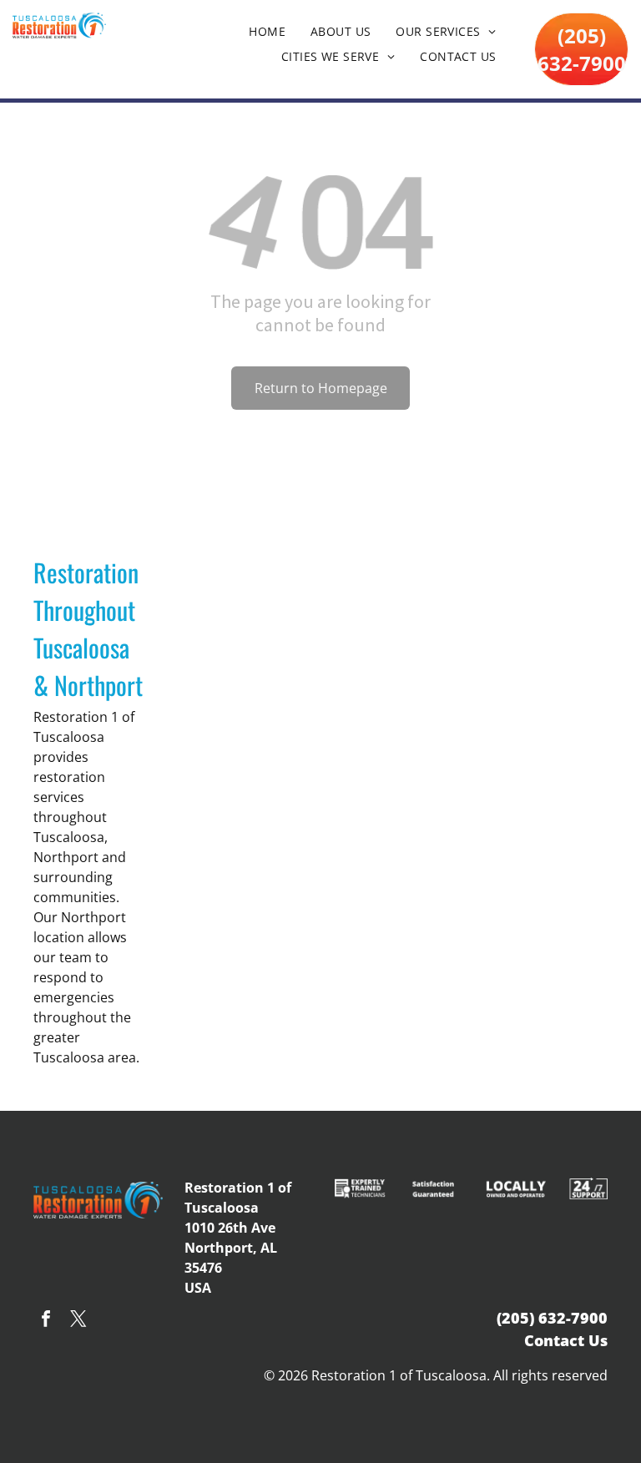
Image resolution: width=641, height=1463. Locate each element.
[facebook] (45, 1320)
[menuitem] (267, 31)
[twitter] (78, 1320)
